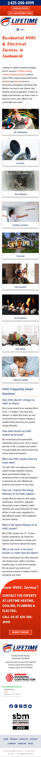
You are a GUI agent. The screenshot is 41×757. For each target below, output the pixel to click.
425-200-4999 (22, 3)
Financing (22, 743)
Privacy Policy (30, 751)
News (30, 743)
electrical (18, 81)
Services (14, 739)
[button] (21, 8)
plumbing (6, 81)
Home (5, 739)
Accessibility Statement (25, 754)
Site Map (11, 754)
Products (23, 739)
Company (12, 743)
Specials (34, 739)
